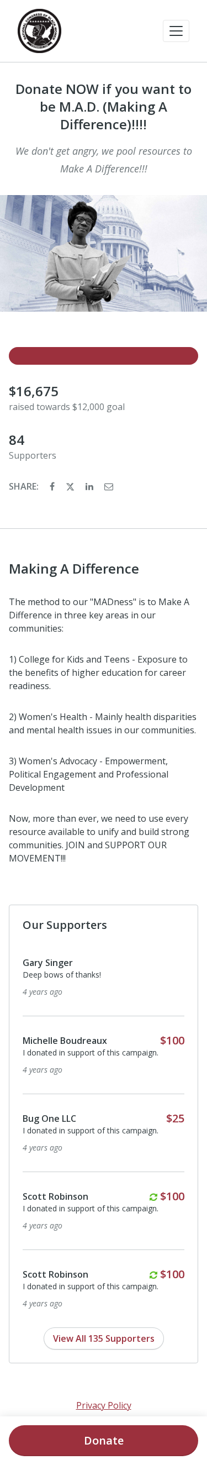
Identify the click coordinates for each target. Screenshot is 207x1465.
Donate (104, 1440)
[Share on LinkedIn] (90, 486)
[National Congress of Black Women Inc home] (39, 31)
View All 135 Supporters (104, 1338)
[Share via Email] (108, 486)
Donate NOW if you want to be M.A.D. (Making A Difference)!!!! (103, 106)
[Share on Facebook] (53, 486)
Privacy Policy (103, 1405)
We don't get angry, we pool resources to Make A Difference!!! (103, 159)
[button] (176, 31)
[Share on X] (71, 486)
